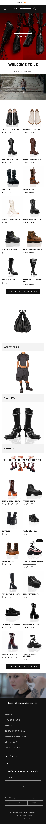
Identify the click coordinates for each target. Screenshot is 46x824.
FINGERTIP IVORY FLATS (32, 129)
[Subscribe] (38, 778)
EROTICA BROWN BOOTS (11, 501)
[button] (5, 8)
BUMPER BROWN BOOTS (32, 249)
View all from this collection (23, 291)
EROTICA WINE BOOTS (10, 654)
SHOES (8, 448)
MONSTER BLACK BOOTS (11, 159)
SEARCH (8, 714)
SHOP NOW (23, 36)
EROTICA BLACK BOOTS (32, 624)
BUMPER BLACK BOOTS (10, 249)
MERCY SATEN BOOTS (31, 594)
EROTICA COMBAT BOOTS (32, 219)
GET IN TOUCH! (12, 742)
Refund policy (33, 815)
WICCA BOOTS (28, 189)
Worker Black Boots (30, 531)
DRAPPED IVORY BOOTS (11, 219)
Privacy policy (21, 815)
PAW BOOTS (6, 189)
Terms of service (16, 819)
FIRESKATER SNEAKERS (11, 624)
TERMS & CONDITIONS (15, 731)
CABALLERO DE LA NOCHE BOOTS (33, 280)
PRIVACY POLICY (12, 747)
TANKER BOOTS (29, 501)
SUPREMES (6, 531)
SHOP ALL (9, 725)
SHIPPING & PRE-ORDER (15, 736)
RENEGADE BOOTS (8, 561)
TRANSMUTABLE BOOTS (11, 594)
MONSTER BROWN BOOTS (33, 159)
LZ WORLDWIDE (21, 812)
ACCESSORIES (11, 347)
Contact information (31, 819)
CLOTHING (9, 397)
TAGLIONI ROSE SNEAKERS (33, 561)
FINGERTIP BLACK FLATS (11, 129)
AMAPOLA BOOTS (8, 279)
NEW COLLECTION (13, 720)
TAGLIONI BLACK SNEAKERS (29, 655)
